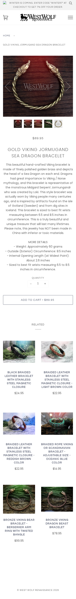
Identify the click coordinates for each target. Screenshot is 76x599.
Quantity (38, 278)
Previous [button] (10, 86)
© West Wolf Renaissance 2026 (38, 590)
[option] (38, 86)
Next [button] (65, 86)
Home (6, 36)
